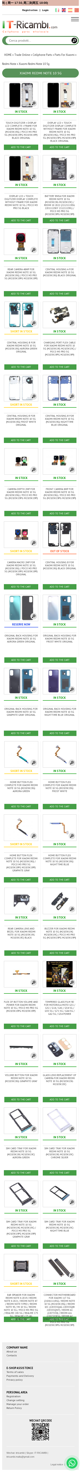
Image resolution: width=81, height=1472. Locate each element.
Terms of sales (15, 1372)
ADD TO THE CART (21, 147)
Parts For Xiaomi (65, 55)
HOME (8, 55)
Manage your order (17, 1404)
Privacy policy (14, 1379)
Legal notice (57, 1464)
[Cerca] (74, 40)
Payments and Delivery (20, 1375)
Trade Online (22, 55)
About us (11, 1351)
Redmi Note (9, 64)
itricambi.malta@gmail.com (20, 1456)
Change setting (15, 1400)
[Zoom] (33, 103)
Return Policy (14, 1408)
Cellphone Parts (42, 55)
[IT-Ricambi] (30, 34)
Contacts (11, 1355)
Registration (30, 10)
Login (45, 10)
